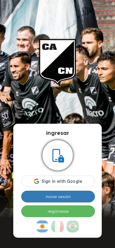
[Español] (42, 226)
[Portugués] (72, 226)
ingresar (57, 132)
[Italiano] (57, 226)
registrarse (58, 211)
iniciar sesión (58, 196)
